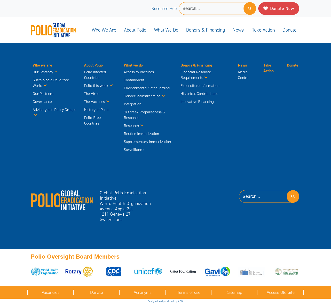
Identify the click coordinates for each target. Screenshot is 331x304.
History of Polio (96, 109)
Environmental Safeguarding (147, 88)
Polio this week (96, 85)
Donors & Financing (205, 30)
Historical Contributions (199, 93)
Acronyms (142, 292)
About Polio (135, 30)
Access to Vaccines (139, 72)
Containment (134, 80)
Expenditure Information (200, 85)
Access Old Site (281, 292)
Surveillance (134, 149)
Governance (42, 101)
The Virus (91, 93)
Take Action (263, 30)
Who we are (104, 30)
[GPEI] (62, 200)
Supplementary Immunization (147, 141)
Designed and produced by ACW (165, 301)
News (238, 30)
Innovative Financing (197, 101)
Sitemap (234, 292)
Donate (290, 30)
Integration (132, 104)
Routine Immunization (141, 133)
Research (131, 125)
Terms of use (188, 292)
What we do (166, 30)
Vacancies (50, 292)
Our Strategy (43, 72)
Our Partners (43, 93)
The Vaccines (94, 101)
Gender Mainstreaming (142, 96)
